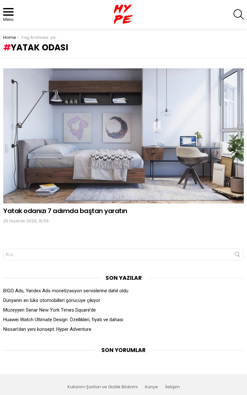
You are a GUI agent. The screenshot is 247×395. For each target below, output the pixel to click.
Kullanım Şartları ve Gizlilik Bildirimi (103, 387)
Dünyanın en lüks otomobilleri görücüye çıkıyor (51, 300)
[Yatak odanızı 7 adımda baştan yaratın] (123, 135)
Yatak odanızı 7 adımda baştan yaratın (65, 210)
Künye (151, 387)
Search (237, 256)
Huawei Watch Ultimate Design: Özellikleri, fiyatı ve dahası (63, 319)
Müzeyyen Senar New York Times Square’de (49, 310)
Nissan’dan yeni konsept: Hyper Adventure (47, 329)
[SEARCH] (238, 14)
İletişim (172, 387)
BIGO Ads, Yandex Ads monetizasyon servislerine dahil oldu (65, 291)
